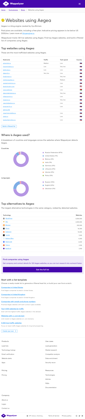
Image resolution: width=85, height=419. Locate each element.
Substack (8, 232)
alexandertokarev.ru (9, 93)
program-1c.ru (7, 106)
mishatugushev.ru (8, 80)
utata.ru (5, 116)
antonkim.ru (7, 63)
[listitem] (20, 346)
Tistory (7, 245)
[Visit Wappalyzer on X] (79, 415)
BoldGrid (8, 248)
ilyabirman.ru (7, 76)
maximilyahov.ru (8, 66)
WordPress (8, 218)
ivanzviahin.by (7, 90)
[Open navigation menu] (79, 3)
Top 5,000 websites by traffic (12, 309)
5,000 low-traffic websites (11, 323)
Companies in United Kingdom (13, 295)
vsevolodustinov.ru (9, 103)
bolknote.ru (6, 70)
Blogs (23, 10)
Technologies (13, 10)
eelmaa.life (6, 110)
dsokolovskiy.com (8, 86)
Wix (6, 222)
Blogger (7, 225)
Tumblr (7, 235)
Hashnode (8, 242)
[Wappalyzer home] (13, 3)
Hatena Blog (9, 238)
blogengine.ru (28, 33)
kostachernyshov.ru (9, 120)
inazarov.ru (6, 100)
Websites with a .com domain (12, 316)
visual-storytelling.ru (9, 113)
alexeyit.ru (6, 73)
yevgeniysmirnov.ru (9, 83)
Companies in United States (12, 287)
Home (3, 10)
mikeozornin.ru (8, 96)
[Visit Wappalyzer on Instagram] (76, 415)
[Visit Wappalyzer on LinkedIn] (82, 415)
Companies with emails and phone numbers (18, 302)
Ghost (7, 228)
